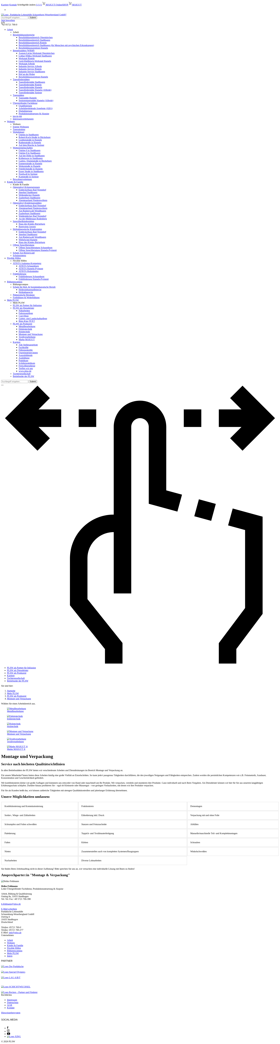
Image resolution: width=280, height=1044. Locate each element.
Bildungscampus (14, 281)
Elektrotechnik (25, 329)
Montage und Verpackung (31, 334)
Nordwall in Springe (28, 174)
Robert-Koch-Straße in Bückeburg (34, 137)
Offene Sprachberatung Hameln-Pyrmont (38, 250)
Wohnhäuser (18, 132)
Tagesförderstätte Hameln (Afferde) (35, 90)
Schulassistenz (19, 255)
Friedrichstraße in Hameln (31, 169)
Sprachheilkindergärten (23, 221)
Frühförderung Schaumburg (31, 276)
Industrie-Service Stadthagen (32, 71)
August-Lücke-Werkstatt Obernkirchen (37, 53)
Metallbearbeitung (27, 326)
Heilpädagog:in (26, 292)
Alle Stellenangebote (28, 345)
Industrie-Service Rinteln (30, 69)
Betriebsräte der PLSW (23, 376)
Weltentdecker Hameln (29, 195)
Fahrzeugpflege (26, 313)
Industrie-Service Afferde (30, 66)
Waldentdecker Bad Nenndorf (32, 216)
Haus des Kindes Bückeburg (32, 224)
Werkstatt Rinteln (27, 58)
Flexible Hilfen (14, 258)
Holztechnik (24, 331)
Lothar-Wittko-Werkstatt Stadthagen (35, 56)
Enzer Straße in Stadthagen (31, 171)
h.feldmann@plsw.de (11, 904)
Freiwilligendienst (27, 366)
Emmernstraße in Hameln (30, 163)
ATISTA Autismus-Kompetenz (27, 263)
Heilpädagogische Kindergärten (27, 229)
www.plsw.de (25, 371)
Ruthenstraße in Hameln (30, 142)
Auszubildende (26, 355)
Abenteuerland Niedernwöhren (33, 200)
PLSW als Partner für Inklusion (27, 305)
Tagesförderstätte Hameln (30, 87)
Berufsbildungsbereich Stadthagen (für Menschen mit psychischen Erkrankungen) (56, 45)
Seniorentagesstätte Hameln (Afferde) (36, 100)
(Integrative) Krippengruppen (26, 187)
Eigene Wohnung (21, 127)
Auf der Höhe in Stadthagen (32, 155)
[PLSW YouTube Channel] (8, 1034)
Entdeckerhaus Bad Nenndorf (32, 190)
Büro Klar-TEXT (27, 321)
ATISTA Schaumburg (29, 266)
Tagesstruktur (19, 129)
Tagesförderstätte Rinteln (30, 84)
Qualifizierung (25, 105)
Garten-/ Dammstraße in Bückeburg (35, 161)
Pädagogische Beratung (24, 295)
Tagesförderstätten (21, 79)
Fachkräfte (23, 347)
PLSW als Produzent (22, 324)
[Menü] (2, 385)
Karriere (5, 5)
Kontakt (13, 5)
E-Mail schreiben (9, 909)
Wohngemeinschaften (23, 148)
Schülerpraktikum (27, 363)
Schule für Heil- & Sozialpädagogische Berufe (34, 287)
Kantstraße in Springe (29, 176)
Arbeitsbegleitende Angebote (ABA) (35, 108)
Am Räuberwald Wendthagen (32, 211)
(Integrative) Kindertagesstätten (27, 203)
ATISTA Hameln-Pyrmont (31, 268)
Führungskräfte (26, 350)
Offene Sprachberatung (23, 245)
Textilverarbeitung (27, 337)
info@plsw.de (15, 932)
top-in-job (17, 116)
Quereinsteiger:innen (28, 352)
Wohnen (11, 121)
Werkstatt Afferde (27, 63)
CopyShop (24, 316)
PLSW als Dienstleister (23, 308)
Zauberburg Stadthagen (29, 197)
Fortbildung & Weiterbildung (26, 297)
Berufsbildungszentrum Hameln (33, 48)
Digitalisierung (25, 111)
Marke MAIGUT (27, 339)
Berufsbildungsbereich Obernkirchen (36, 37)
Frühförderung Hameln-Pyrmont (34, 279)
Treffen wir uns (26, 368)
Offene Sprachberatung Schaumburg (35, 247)
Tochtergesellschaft (21, 373)
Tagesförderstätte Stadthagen (32, 82)
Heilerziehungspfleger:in (30, 289)
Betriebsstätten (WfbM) (23, 50)
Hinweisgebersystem (10, 1012)
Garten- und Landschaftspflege (33, 318)
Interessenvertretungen (23, 119)
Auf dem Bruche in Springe (31, 145)
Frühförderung (19, 274)
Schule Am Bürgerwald (24, 253)
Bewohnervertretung (22, 179)
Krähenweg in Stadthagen (31, 158)
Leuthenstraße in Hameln (30, 140)
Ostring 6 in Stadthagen (29, 150)
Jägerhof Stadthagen (28, 192)
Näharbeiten (24, 310)
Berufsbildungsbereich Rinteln (33, 42)
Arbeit (10, 29)
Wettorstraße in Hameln (29, 166)
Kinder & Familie (15, 182)
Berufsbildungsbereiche (24, 35)
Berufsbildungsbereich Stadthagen (34, 40)
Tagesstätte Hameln (28, 98)
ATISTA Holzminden (28, 271)
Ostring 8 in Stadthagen (29, 153)
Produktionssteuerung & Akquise (34, 113)
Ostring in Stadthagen (29, 134)
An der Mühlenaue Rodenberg (33, 218)
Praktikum (23, 360)
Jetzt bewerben (8, 20)
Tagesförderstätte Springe (30, 92)
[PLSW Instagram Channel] (8, 1031)
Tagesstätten (18, 95)
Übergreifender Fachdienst (25, 103)
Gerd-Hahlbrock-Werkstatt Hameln (35, 61)
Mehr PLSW (13, 300)
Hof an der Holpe (27, 74)
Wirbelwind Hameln (28, 239)
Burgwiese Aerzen (27, 226)
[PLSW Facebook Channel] (7, 1028)
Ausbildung (24, 358)
